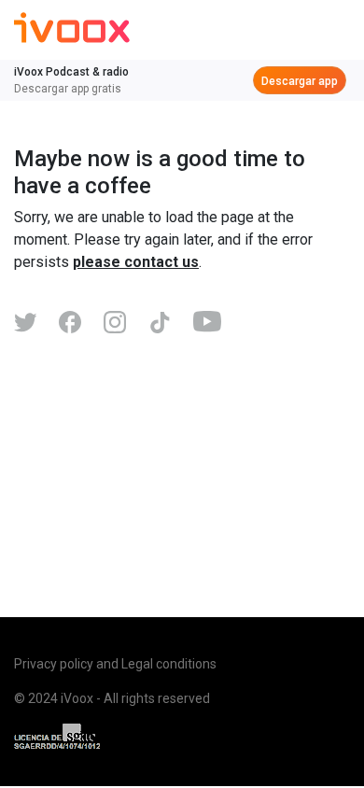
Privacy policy (53, 663)
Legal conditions (169, 663)
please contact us (136, 262)
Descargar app (299, 81)
